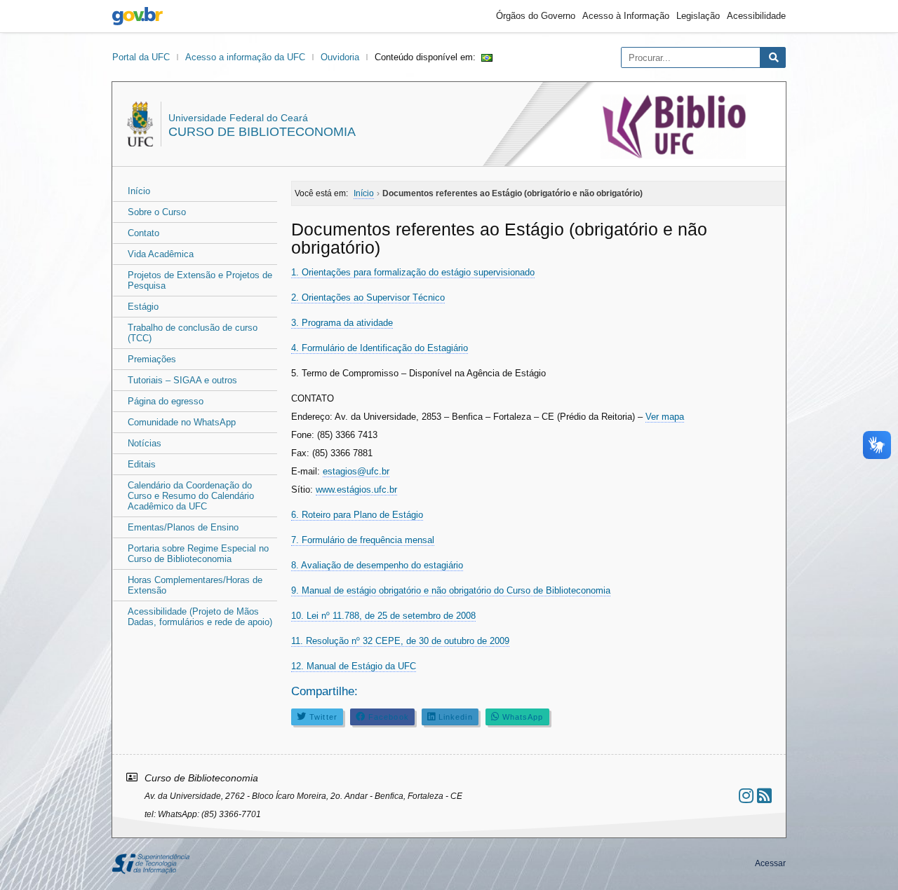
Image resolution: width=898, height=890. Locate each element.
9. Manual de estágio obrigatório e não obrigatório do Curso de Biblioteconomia (450, 590)
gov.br (137, 16)
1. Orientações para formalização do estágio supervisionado (413, 272)
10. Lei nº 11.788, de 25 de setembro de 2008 (383, 615)
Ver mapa (664, 416)
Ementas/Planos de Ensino (183, 527)
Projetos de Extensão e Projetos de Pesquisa (200, 280)
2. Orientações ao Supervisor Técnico (368, 297)
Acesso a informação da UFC (245, 57)
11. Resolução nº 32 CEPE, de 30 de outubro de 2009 (400, 641)
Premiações (152, 359)
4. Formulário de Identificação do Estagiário (379, 348)
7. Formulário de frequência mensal (362, 540)
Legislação (698, 16)
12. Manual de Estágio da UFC (353, 666)
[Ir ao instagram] (746, 795)
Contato (143, 233)
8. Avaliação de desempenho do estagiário (377, 565)
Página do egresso (165, 401)
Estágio (143, 306)
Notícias (144, 443)
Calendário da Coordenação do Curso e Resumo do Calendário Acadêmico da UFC (191, 496)
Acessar (770, 863)
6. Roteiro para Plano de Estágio (357, 514)
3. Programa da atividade (342, 322)
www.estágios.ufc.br (356, 489)
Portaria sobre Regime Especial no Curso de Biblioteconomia (198, 553)
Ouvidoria (340, 57)
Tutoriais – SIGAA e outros (182, 380)
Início (139, 191)
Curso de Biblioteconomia (262, 132)
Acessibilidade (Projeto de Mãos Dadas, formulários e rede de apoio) (200, 616)
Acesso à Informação (625, 16)
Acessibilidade (756, 16)
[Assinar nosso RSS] (764, 795)
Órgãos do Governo (535, 16)
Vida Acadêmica (161, 254)
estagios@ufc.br (356, 471)
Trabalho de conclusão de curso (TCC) (192, 332)
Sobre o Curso (157, 212)
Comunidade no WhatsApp (182, 422)
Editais (142, 464)
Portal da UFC (141, 57)
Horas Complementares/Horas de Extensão (195, 585)
